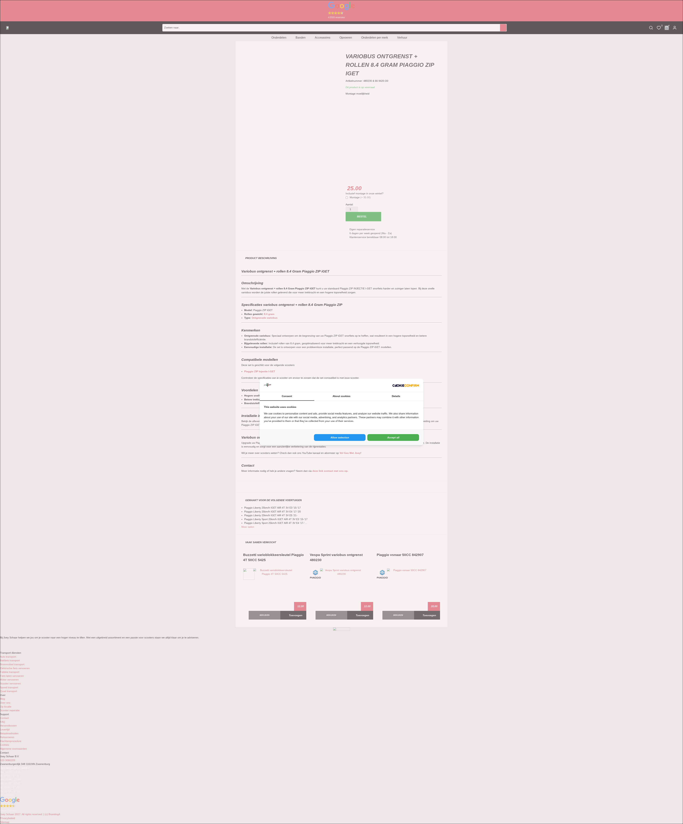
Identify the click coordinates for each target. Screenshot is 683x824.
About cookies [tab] (341, 396)
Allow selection (339, 437)
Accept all (393, 437)
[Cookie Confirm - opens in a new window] (405, 385)
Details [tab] (396, 396)
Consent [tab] (287, 396)
